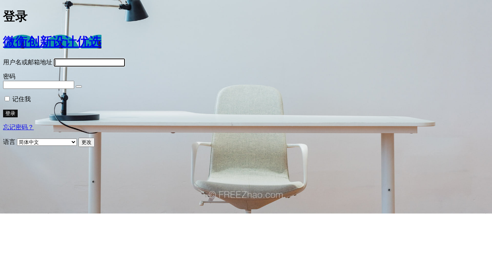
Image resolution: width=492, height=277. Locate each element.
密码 (9, 76)
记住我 (21, 99)
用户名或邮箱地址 (27, 62)
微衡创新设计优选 (52, 41)
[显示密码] (79, 86)
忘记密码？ (18, 127)
